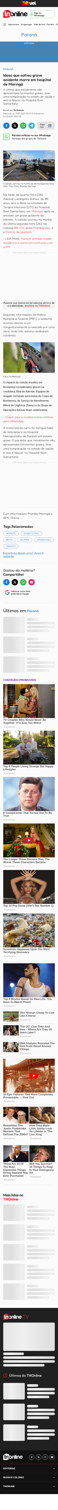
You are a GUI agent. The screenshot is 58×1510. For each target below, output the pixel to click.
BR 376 (9, 540)
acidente (11, 533)
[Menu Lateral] (4, 25)
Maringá (37, 211)
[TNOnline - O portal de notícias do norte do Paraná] (15, 14)
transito (11, 546)
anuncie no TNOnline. (37, 305)
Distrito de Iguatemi (19, 232)
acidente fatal (31, 533)
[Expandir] (54, 1486)
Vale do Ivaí (39, 24)
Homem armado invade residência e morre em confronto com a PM (28, 243)
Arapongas (26, 24)
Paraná (50, 24)
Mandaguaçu (42, 227)
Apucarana (13, 24)
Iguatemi (24, 540)
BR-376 (19, 227)
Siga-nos (42, 125)
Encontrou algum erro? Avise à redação (23, 554)
